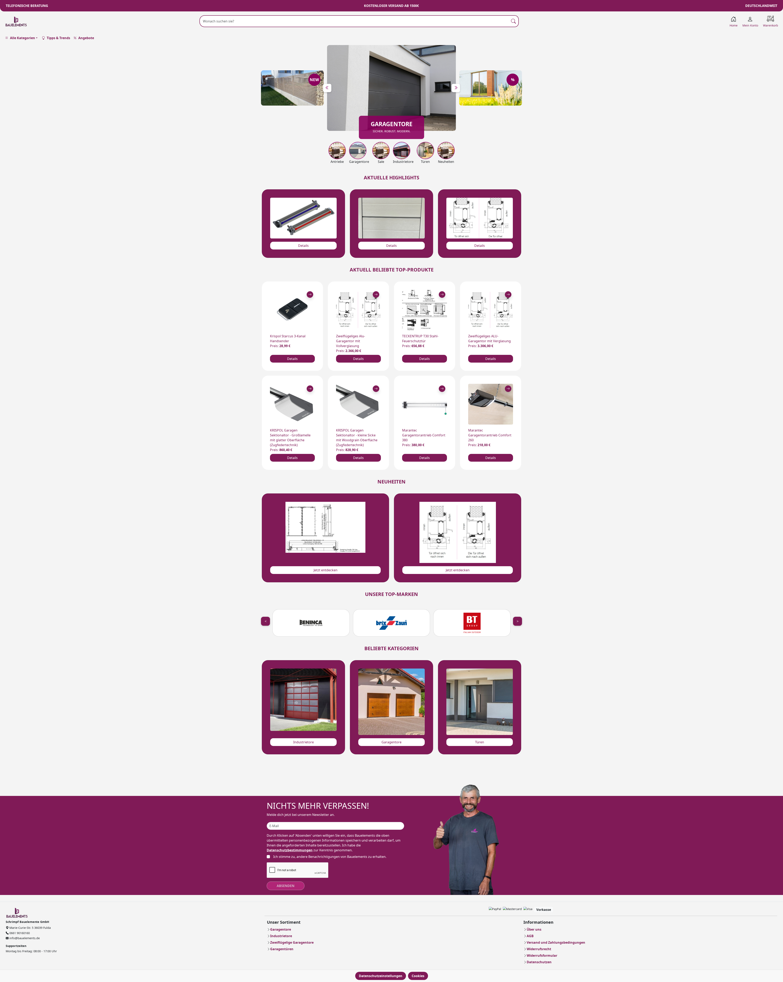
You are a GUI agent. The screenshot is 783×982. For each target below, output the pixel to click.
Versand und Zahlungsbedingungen (556, 942)
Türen (479, 742)
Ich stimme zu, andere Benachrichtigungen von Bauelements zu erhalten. (329, 856)
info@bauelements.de (24, 938)
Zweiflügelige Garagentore (292, 942)
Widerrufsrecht (539, 949)
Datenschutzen (539, 962)
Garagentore (391, 742)
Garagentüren (281, 949)
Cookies (418, 976)
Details (303, 245)
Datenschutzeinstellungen (380, 976)
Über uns (534, 929)
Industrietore (303, 742)
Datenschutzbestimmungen (290, 850)
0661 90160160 (19, 933)
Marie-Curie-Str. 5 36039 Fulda (30, 928)
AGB (530, 936)
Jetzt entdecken (325, 570)
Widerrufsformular (542, 955)
